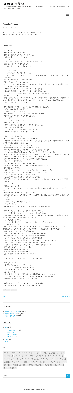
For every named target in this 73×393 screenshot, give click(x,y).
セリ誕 (48, 356)
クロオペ (13, 290)
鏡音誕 (13, 368)
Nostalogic (23, 353)
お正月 (52, 353)
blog (6, 341)
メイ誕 (25, 362)
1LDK (6, 353)
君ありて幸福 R (10, 316)
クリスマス (6, 290)
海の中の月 (65, 296)
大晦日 (14, 365)
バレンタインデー (22, 359)
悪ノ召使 (23, 365)
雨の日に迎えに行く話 (12, 311)
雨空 (5, 296)
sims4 (44, 353)
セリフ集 (39, 356)
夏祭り (7, 365)
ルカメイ (34, 362)
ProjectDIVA (34, 353)
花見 (6, 368)
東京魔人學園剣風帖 (36, 365)
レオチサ (51, 362)
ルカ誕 (43, 362)
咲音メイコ (61, 362)
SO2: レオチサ (11, 336)
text (6, 327)
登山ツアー (59, 365)
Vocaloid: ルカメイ (13, 330)
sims (6, 339)
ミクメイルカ (60, 359)
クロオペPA (29, 356)
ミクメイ (50, 359)
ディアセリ (58, 356)
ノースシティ (9, 359)
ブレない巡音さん (37, 359)
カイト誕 (60, 353)
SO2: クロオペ (14, 28)
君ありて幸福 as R (11, 314)
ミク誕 (7, 362)
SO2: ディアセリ (12, 332)
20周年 (14, 353)
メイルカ (15, 362)
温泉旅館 (49, 365)
